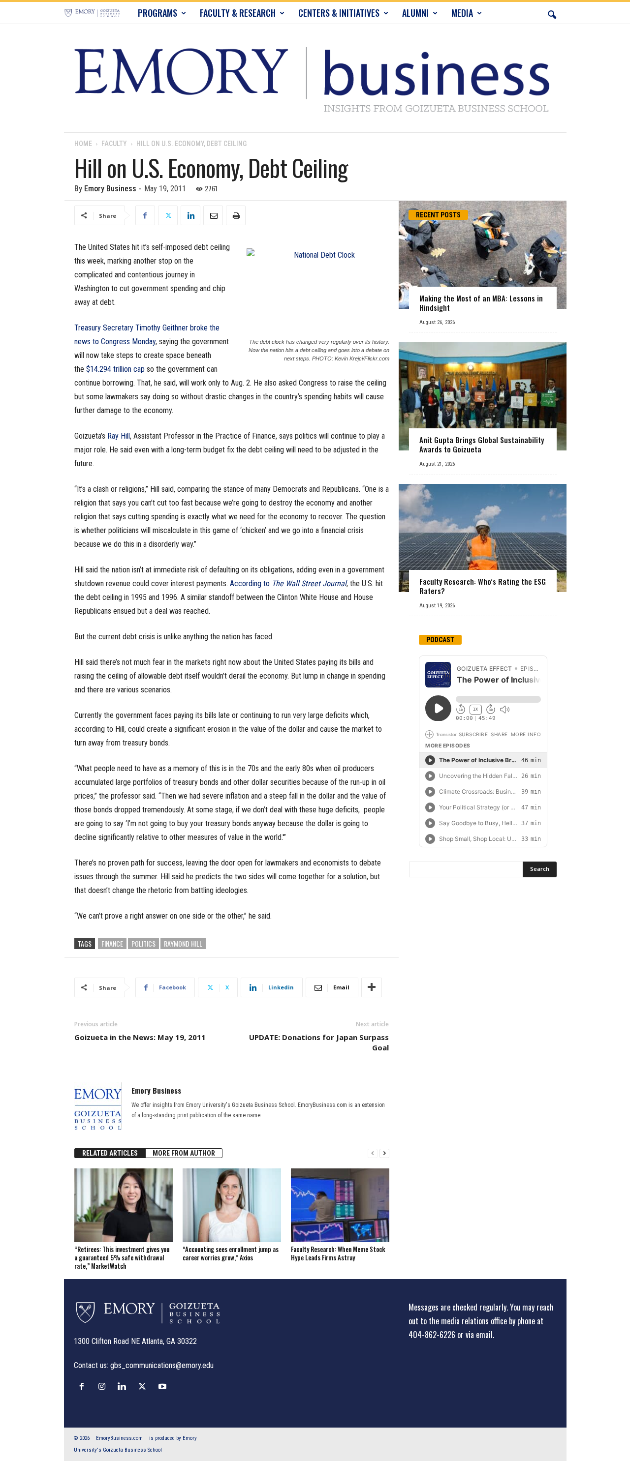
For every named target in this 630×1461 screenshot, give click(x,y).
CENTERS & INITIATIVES (338, 12)
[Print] (236, 215)
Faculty (114, 144)
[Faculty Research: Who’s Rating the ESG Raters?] (483, 538)
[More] (371, 987)
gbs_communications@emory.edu (162, 1365)
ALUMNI (415, 12)
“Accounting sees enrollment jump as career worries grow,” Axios (231, 1253)
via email (479, 1335)
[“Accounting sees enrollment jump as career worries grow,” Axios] (232, 1205)
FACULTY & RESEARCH (238, 12)
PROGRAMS (157, 12)
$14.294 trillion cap (115, 369)
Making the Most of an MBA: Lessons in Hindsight (481, 303)
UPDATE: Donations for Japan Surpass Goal (319, 1042)
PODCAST (440, 640)
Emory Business (110, 188)
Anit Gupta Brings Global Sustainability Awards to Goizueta (481, 444)
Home (83, 144)
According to (288, 583)
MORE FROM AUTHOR (184, 1153)
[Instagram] (104, 1386)
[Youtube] (164, 1386)
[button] (552, 13)
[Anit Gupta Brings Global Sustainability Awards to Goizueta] (483, 396)
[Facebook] (145, 215)
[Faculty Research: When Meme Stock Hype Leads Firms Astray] (340, 1205)
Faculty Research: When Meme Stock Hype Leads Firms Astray (338, 1253)
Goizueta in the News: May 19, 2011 (140, 1037)
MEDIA (462, 12)
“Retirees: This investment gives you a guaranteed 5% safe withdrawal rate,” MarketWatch (121, 1257)
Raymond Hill (183, 943)
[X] (168, 215)
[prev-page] (373, 1153)
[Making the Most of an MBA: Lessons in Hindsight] (483, 255)
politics (143, 943)
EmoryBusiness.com (119, 1438)
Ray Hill (118, 436)
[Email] (213, 215)
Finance (112, 943)
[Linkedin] (190, 215)
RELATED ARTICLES (110, 1153)
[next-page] (384, 1153)
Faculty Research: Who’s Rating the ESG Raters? (482, 586)
